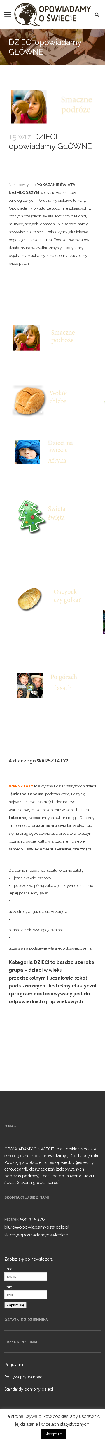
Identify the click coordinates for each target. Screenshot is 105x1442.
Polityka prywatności (23, 1377)
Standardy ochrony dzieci (28, 1389)
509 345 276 (32, 1219)
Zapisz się (15, 1305)
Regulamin (14, 1364)
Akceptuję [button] (53, 1434)
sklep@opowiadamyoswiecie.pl (37, 1235)
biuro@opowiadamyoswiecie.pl (36, 1227)
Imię (8, 1287)
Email (9, 1268)
